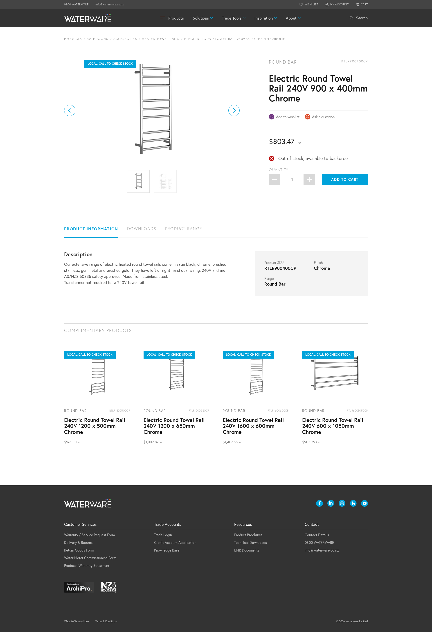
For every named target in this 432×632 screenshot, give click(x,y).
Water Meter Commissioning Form (90, 557)
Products (176, 18)
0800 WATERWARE (76, 4)
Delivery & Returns (78, 542)
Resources (243, 524)
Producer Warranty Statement (86, 565)
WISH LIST (311, 4)
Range (269, 278)
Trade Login (163, 534)
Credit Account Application (175, 542)
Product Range (183, 228)
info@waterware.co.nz (109, 4)
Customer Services (80, 524)
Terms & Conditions (106, 621)
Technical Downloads (250, 542)
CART (364, 4)
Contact (312, 524)
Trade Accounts (167, 524)
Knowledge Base (166, 550)
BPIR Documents (246, 550)
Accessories (125, 39)
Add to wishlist (287, 116)
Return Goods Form (79, 550)
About (291, 18)
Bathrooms (97, 39)
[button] (69, 110)
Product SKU (274, 262)
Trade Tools (231, 18)
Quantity (278, 170)
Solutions (201, 18)
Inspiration (263, 18)
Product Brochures (248, 534)
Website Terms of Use (76, 621)
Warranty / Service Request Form (89, 534)
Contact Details (317, 534)
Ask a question (323, 116)
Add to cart (345, 179)
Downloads (141, 228)
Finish (318, 262)
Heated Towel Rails (160, 39)
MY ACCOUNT (339, 4)
